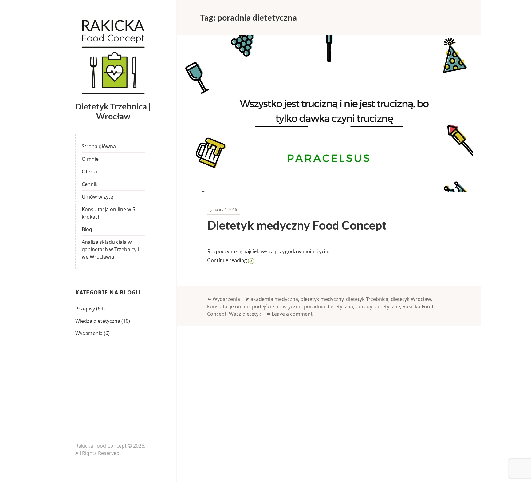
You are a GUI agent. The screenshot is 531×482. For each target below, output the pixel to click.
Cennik (90, 184)
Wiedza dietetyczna (97, 321)
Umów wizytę (97, 196)
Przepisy (85, 308)
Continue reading (266, 260)
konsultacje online (228, 306)
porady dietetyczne (378, 306)
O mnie (90, 159)
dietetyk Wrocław (411, 299)
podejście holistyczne (276, 306)
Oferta (89, 171)
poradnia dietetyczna (328, 306)
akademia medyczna (274, 299)
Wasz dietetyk (245, 313)
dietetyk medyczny (322, 299)
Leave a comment (292, 313)
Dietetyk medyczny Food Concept (297, 225)
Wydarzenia (89, 333)
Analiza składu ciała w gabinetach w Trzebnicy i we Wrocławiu (110, 249)
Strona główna (99, 146)
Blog (87, 229)
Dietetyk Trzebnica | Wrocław (113, 111)
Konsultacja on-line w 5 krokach (108, 213)
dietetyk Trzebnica (367, 299)
